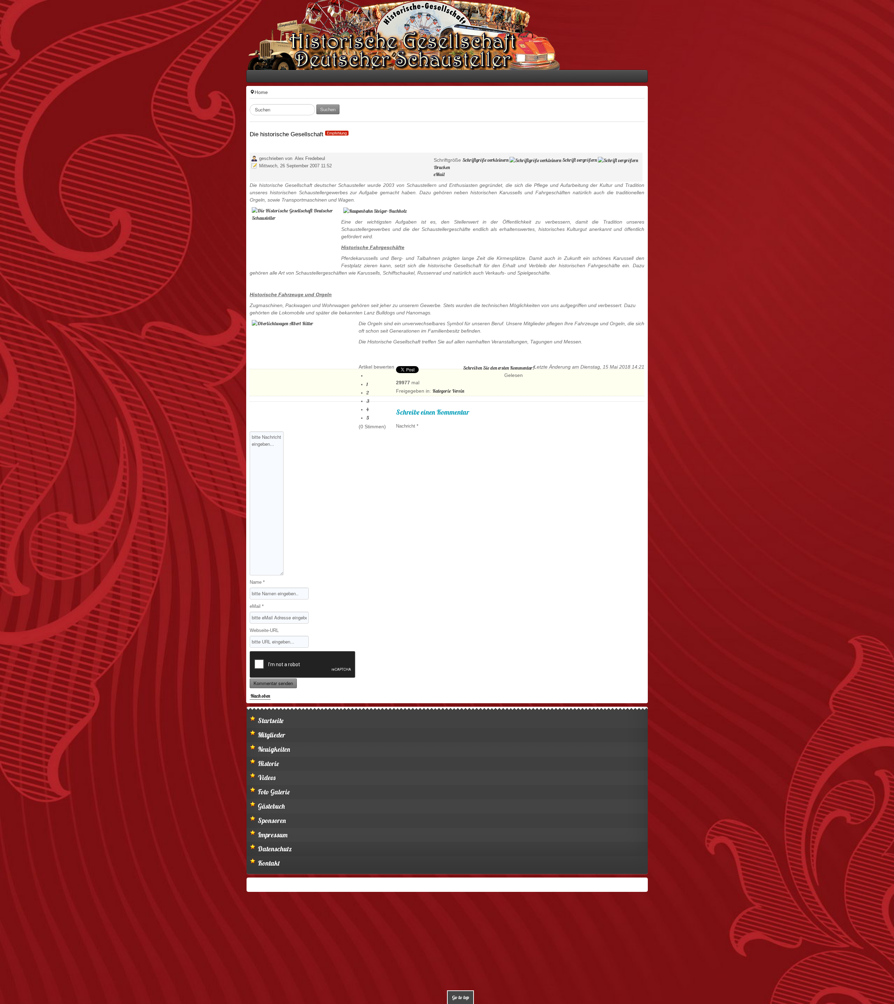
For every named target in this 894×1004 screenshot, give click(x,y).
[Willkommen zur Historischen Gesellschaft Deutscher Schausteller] (160, 35)
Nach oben (17, 636)
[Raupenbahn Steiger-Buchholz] (132, 196)
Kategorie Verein (205, 331)
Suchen (85, 109)
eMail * (14, 546)
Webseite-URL (21, 570)
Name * (14, 522)
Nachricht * (164, 366)
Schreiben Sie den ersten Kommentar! (741, 316)
